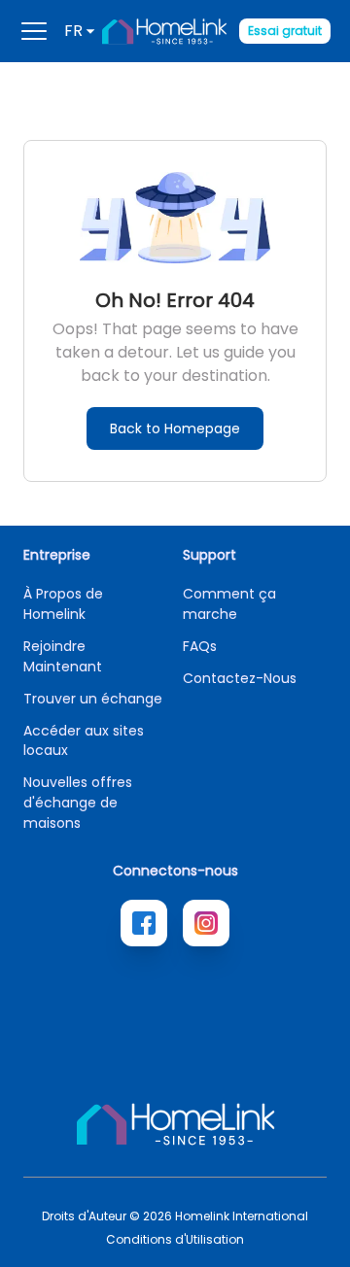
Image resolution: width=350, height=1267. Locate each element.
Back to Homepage (175, 428)
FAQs (200, 646)
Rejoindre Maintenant (62, 656)
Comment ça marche (229, 604)
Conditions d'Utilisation (175, 1240)
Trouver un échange (92, 698)
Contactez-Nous (240, 678)
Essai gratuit (285, 30)
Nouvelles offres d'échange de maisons (77, 802)
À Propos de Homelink (63, 604)
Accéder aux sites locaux (83, 740)
